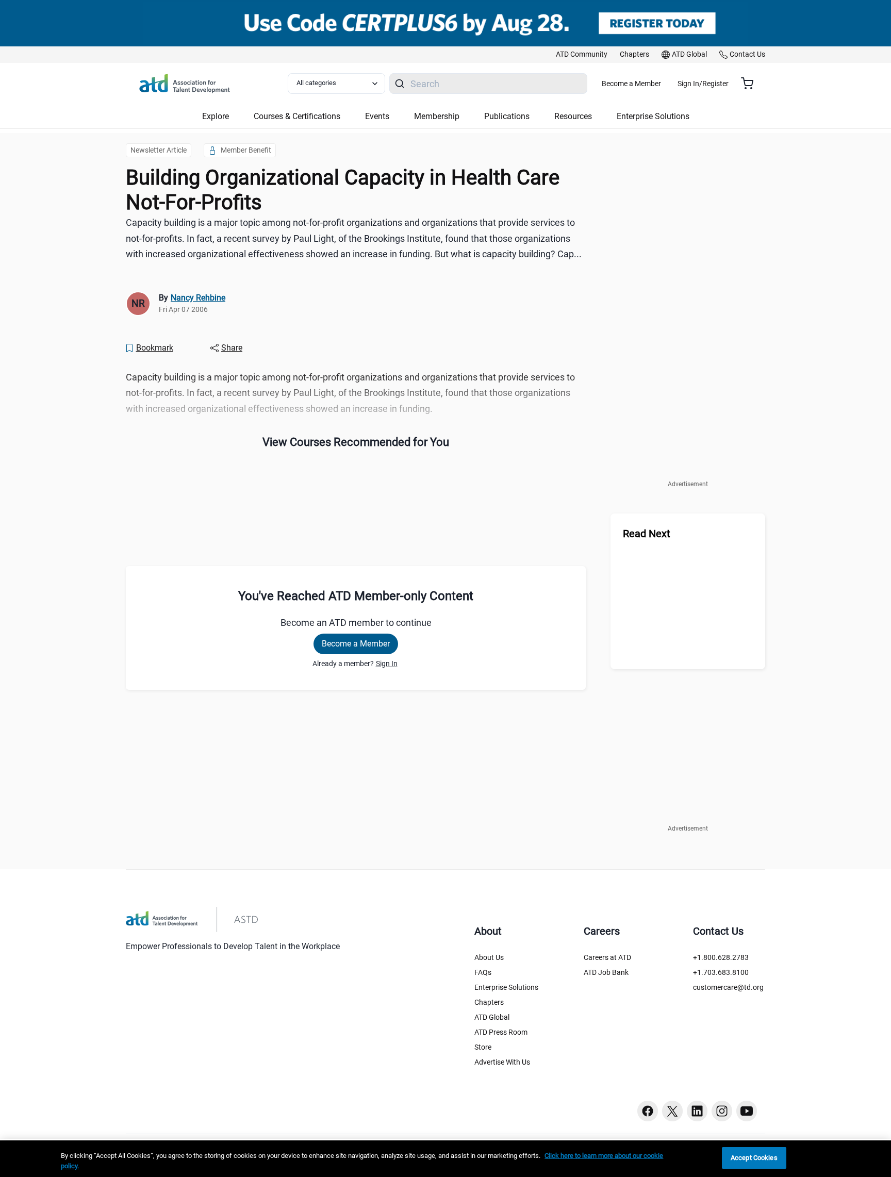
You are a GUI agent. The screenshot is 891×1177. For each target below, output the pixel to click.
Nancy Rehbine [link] (198, 298)
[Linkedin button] (697, 1111)
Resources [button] (573, 116)
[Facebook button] (647, 1111)
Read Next (646, 533)
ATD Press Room (500, 1032)
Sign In (387, 663)
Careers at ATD (607, 957)
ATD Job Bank (606, 972)
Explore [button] (215, 116)
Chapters (489, 1002)
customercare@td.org (728, 987)
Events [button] (377, 116)
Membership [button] (436, 116)
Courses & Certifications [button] (297, 116)
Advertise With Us (502, 1062)
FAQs (482, 972)
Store (482, 1047)
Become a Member (631, 83)
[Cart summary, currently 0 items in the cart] (751, 83)
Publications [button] (507, 116)
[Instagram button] (722, 1111)
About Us (489, 957)
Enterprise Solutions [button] (653, 116)
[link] (581, 54)
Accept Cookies (754, 1158)
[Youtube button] (746, 1111)
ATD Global (491, 1017)
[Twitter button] (672, 1111)
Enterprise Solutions (506, 987)
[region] (445, 1158)
